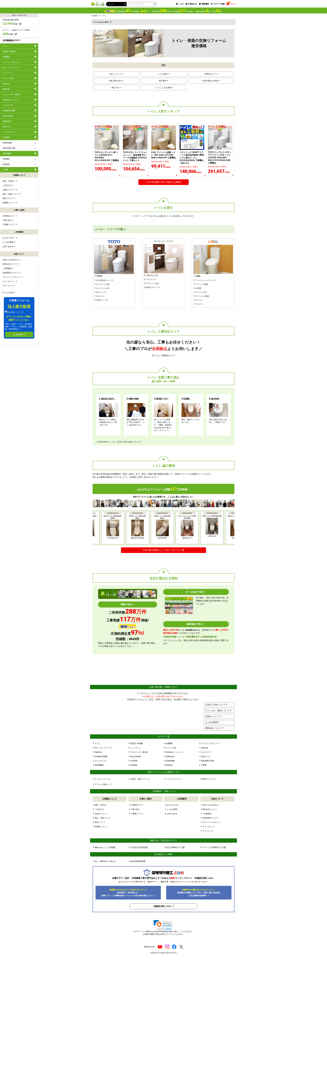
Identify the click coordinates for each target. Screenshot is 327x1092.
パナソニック (152, 275)
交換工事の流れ (115, 81)
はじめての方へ (173, 805)
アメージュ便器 (201, 284)
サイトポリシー (208, 827)
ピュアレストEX (102, 288)
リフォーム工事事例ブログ (213, 847)
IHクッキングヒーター (104, 748)
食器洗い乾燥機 (136, 743)
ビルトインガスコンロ (210, 743)
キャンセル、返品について (217, 710)
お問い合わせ (172, 814)
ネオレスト (100, 296)
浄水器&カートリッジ (174, 752)
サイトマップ (207, 831)
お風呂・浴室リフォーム (140, 779)
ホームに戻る (8, 293)
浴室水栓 (204, 748)
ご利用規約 (206, 814)
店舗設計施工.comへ (162, 906)
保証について (100, 822)
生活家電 (133, 761)
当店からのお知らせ (210, 805)
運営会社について (213, 728)
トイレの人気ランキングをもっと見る (162, 182)
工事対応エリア (210, 74)
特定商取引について (210, 818)
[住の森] (98, 4)
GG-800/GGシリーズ (104, 280)
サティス (198, 300)
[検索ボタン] (154, 4)
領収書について (101, 827)
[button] (163, 925)
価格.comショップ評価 (104, 847)
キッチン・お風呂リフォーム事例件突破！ (16, 32)
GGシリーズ (101, 292)
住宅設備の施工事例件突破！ (11, 22)
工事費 (203, 765)
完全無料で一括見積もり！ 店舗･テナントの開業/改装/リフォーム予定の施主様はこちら (127, 893)
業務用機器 (99, 765)
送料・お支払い (101, 805)
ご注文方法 (99, 809)
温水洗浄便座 (135, 756)
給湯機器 (169, 743)
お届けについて (212, 716)
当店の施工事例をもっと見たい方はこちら (162, 550)
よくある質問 (211, 722)
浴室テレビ (205, 756)
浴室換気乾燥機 (101, 756)
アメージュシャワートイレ (206, 280)
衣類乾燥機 (170, 761)
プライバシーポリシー (211, 822)
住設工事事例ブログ (174, 847)
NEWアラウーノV (153, 287)
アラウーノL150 (152, 283)
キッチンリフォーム (103, 779)
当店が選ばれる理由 (210, 81)
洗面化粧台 (170, 756)
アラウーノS (151, 279)
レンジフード (135, 748)
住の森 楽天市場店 (138, 847)
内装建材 (133, 765)
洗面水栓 (98, 752)
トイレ (96, 22)
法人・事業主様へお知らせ (105, 861)
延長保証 (169, 765)
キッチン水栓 (171, 748)
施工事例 (162, 81)
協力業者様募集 (136, 861)
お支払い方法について (215, 705)
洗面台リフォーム (209, 779)
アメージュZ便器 (202, 296)
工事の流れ (135, 809)
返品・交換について (103, 818)
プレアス (198, 304)
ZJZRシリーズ (102, 300)
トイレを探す (162, 74)
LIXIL (198, 276)
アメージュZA (201, 292)
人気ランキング (115, 74)
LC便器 (198, 288)
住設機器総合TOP (11, 40)
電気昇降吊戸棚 (207, 761)
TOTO (99, 276)
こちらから (18, 334)
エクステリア (206, 752)
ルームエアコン (101, 761)
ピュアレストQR (102, 284)
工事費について (137, 814)
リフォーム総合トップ (104, 784)
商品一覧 (115, 88)
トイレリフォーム (173, 779)
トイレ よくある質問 (163, 88)
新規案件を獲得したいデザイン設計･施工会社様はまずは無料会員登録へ (198, 893)
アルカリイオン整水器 (139, 752)
